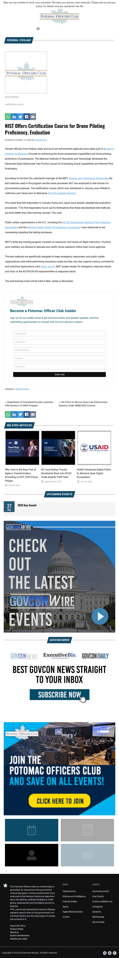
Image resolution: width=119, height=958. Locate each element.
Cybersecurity (69, 891)
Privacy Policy (16, 929)
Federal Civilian (22, 389)
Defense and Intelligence (74, 896)
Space (65, 906)
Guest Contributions (19, 935)
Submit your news (18, 939)
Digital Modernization (73, 911)
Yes (77, 6)
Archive (66, 917)
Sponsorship (98, 922)
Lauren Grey (41, 140)
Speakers (96, 911)
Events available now (102, 901)
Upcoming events (100, 891)
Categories (97, 906)
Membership (98, 917)
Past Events (98, 896)
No (81, 6)
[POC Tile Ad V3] (59, 768)
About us (14, 932)
